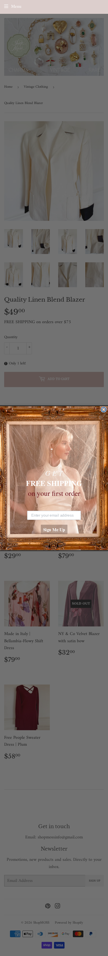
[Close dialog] (103, 409)
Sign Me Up (54, 529)
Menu (16, 7)
